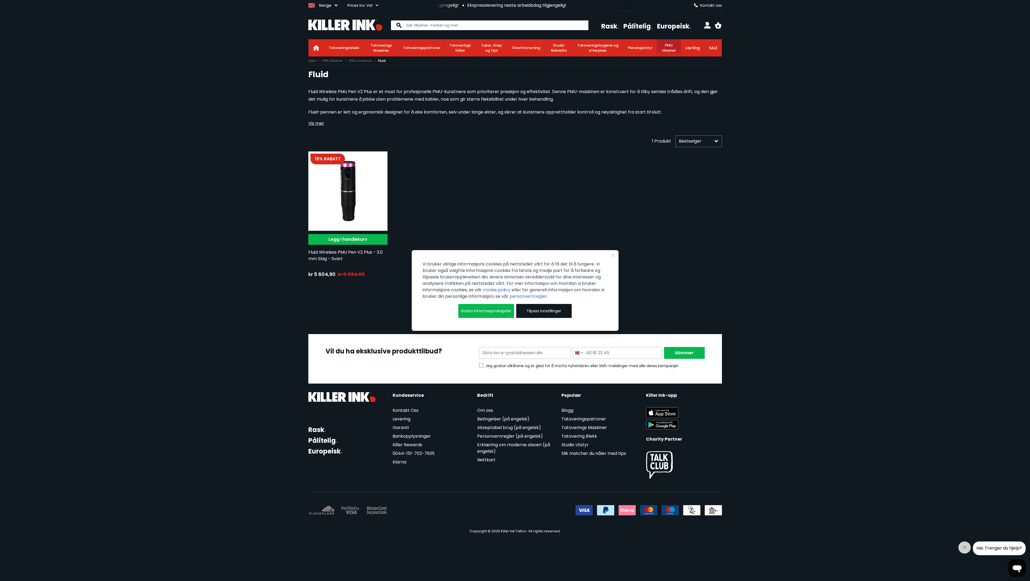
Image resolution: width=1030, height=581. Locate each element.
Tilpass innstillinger (543, 311)
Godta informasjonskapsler (486, 311)
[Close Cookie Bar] (613, 255)
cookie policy (497, 290)
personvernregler (528, 296)
